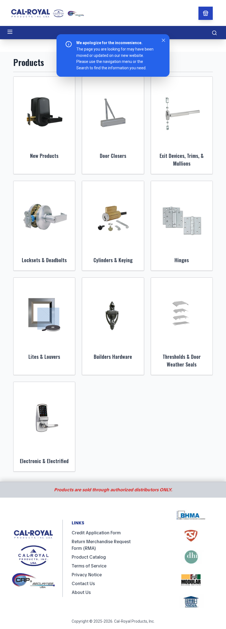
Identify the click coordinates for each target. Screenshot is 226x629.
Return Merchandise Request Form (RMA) (101, 545)
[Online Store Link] (205, 13)
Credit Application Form (96, 533)
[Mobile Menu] (10, 31)
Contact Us (83, 583)
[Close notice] (163, 40)
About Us (81, 592)
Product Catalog (89, 557)
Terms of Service (89, 566)
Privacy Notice (87, 575)
